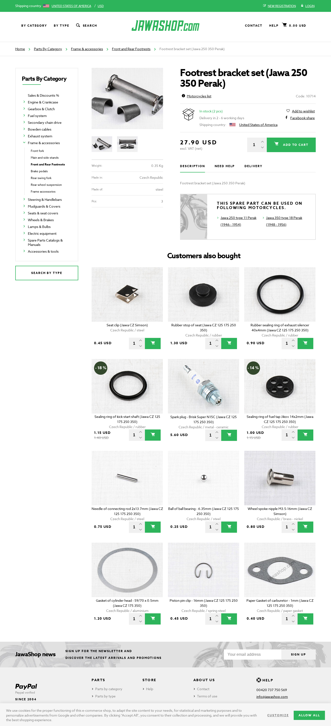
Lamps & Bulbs (39, 226)
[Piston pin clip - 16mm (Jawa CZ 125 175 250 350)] (203, 570)
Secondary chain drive (45, 122)
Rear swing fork (41, 178)
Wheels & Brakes (41, 220)
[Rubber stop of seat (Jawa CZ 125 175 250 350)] (203, 294)
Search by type (46, 273)
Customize (278, 715)
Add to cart (295, 145)
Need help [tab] (225, 166)
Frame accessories (43, 191)
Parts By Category (48, 49)
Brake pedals (39, 171)
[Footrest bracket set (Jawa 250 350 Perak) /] (127, 98)
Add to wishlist (303, 111)
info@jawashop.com (272, 696)
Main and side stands (45, 158)
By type (61, 25)
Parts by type (105, 696)
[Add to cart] (153, 343)
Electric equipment (42, 233)
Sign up (298, 654)
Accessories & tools (43, 251)
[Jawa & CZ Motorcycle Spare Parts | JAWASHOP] (165, 25)
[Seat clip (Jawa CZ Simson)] (127, 294)
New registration (282, 6)
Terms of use (207, 696)
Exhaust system (40, 136)
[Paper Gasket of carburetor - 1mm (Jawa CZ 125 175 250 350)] (280, 570)
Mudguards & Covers (44, 206)
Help (274, 25)
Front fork (37, 151)
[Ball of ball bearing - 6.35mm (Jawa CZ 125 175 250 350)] (203, 478)
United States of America (71, 6)
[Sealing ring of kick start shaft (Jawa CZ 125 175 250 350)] (127, 386)
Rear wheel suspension (46, 185)
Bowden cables (39, 129)
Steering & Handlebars (45, 199)
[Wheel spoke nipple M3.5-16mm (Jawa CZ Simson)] (280, 478)
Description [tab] (192, 166)
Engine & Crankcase (43, 102)
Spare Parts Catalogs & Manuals (45, 242)
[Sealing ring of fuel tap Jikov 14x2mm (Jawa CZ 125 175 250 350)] (280, 386)
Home (20, 49)
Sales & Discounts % (43, 95)
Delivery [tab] (253, 166)
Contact (253, 25)
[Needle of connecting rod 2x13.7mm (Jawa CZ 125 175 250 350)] (127, 478)
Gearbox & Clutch (41, 109)
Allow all (309, 715)
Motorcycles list (199, 96)
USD (101, 6)
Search (90, 25)
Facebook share (302, 118)
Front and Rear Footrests (131, 49)
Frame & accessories (87, 49)
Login (310, 6)
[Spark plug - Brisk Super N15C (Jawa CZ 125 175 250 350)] (203, 386)
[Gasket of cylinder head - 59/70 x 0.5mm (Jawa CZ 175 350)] (127, 570)
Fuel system (37, 115)
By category (34, 25)
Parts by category (108, 689)
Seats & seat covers (43, 213)
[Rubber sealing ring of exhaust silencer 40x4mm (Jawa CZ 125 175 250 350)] (280, 294)
